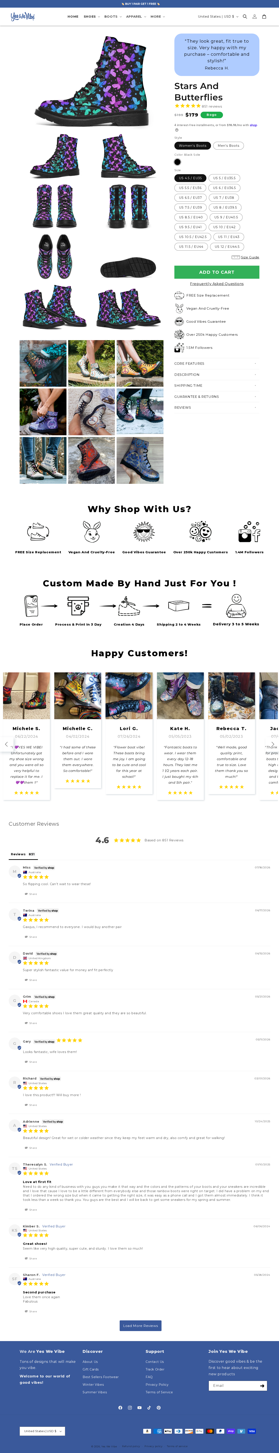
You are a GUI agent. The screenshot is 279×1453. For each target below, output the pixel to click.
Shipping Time (188, 385)
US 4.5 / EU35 (190, 178)
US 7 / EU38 (223, 198)
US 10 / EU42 (224, 227)
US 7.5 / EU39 (190, 207)
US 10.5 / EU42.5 (193, 237)
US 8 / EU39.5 (225, 207)
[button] (91, 16)
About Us (90, 1362)
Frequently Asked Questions (217, 284)
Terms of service (177, 1446)
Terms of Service (159, 1392)
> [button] (141, 1325)
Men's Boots (228, 146)
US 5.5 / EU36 (190, 188)
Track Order (155, 1369)
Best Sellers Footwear (101, 1377)
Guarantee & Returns (196, 397)
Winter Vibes (93, 1385)
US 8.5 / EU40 (191, 217)
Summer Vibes (95, 1392)
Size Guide (250, 257)
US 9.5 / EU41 (190, 227)
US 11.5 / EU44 (191, 247)
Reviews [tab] (18, 854)
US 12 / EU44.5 (227, 247)
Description (187, 375)
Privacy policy (154, 1446)
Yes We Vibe (109, 1446)
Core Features (189, 363)
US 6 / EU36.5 (224, 188)
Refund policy (131, 1446)
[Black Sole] (177, 162)
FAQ (149, 1377)
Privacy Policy (157, 1385)
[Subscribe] (262, 1386)
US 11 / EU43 (229, 237)
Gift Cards (91, 1369)
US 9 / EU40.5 (226, 217)
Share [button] (32, 894)
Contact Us (155, 1362)
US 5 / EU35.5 (224, 178)
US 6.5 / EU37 (190, 198)
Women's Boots (192, 146)
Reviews (182, 407)
